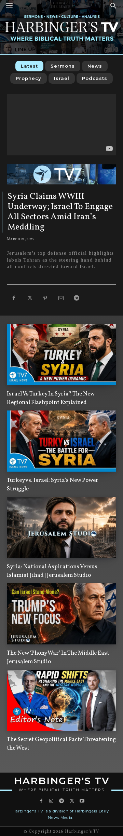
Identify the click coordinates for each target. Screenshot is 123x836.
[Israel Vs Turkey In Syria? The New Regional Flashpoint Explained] (61, 354)
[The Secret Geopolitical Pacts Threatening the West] (61, 700)
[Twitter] (29, 298)
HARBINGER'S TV (61, 780)
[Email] (61, 298)
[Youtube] (82, 801)
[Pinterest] (45, 298)
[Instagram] (51, 801)
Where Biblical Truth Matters (62, 790)
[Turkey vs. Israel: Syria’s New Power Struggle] (61, 441)
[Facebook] (13, 298)
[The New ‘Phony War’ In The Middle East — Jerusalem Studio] (61, 613)
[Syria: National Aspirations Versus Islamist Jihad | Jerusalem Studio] (61, 527)
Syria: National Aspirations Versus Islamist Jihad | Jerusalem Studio (52, 571)
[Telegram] (76, 298)
